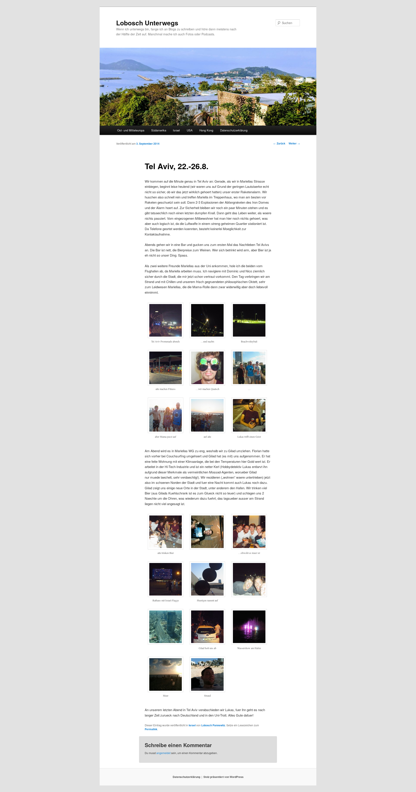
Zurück (279, 143)
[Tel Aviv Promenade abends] (165, 336)
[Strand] (207, 691)
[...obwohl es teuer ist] (249, 548)
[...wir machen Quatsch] (207, 384)
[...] (249, 384)
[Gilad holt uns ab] (207, 643)
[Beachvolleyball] (249, 336)
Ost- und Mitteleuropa (130, 130)
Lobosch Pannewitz (213, 725)
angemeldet (163, 753)
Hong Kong (206, 130)
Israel (176, 130)
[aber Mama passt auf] (165, 431)
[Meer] (165, 691)
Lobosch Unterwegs (147, 22)
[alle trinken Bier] (165, 548)
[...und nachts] (207, 336)
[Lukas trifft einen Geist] (249, 431)
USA (190, 130)
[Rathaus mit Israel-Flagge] (165, 595)
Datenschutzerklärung (233, 130)
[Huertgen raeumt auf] (207, 595)
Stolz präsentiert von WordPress (223, 777)
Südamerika (158, 130)
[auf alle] (207, 431)
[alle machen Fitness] (165, 384)
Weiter (294, 143)
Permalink (151, 729)
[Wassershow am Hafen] (249, 643)
